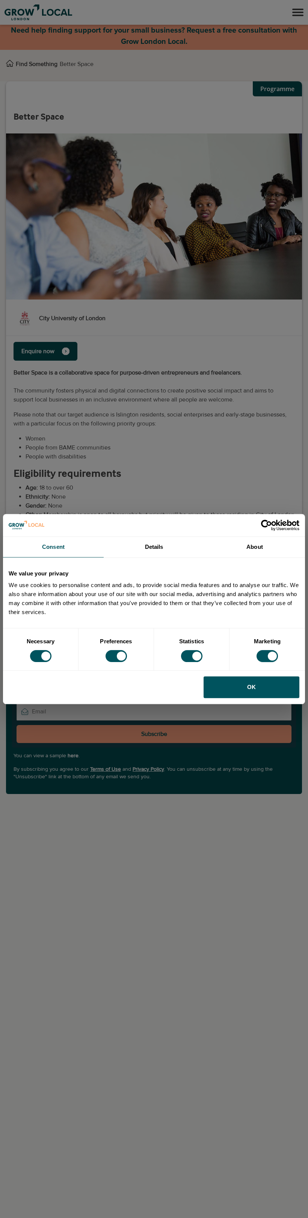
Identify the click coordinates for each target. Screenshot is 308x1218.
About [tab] (254, 547)
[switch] (116, 656)
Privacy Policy (148, 769)
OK (251, 687)
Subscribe (154, 734)
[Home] (10, 64)
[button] (297, 12)
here (73, 755)
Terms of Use (105, 769)
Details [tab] (154, 547)
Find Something (36, 64)
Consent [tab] (53, 547)
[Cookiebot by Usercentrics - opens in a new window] (266, 525)
